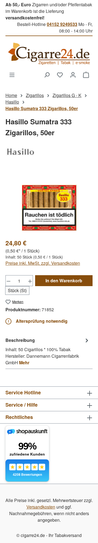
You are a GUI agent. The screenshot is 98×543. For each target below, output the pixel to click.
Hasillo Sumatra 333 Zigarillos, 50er (41, 108)
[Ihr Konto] (72, 74)
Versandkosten (40, 507)
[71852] (48, 203)
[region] (49, 203)
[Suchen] (46, 74)
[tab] (47, 351)
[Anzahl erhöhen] (30, 280)
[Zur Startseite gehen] (49, 54)
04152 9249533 (62, 24)
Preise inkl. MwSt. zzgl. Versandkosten (42, 263)
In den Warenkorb (63, 280)
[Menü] (12, 74)
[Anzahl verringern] (8, 280)
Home (11, 95)
